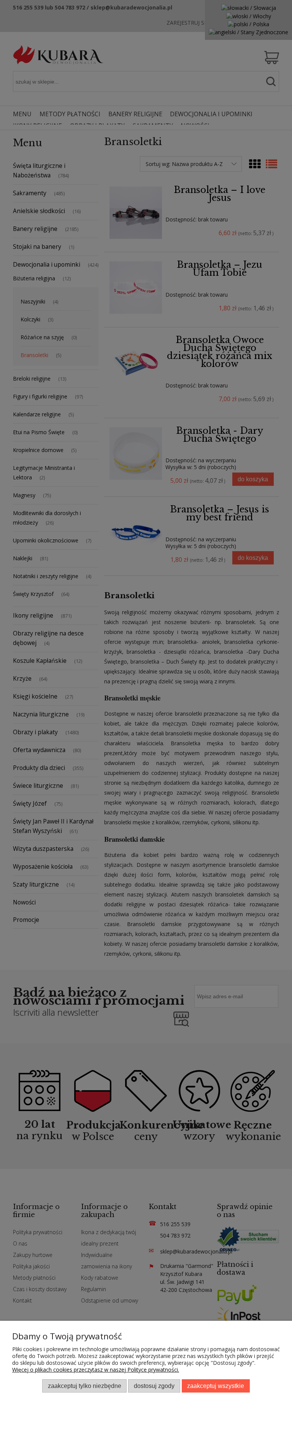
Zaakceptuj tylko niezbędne (84, 1385)
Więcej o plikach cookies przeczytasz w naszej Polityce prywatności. (95, 1369)
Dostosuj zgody (154, 1385)
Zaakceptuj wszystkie (215, 1385)
